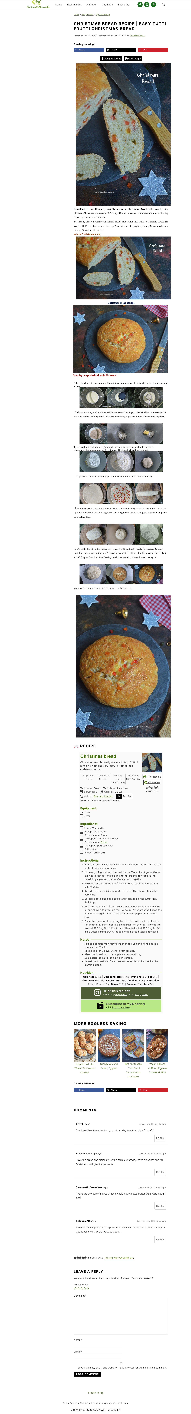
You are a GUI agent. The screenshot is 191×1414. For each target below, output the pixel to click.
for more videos (121, 1007)
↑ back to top (95, 1392)
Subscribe (123, 4)
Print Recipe (134, 58)
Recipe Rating (81, 1284)
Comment (80, 1295)
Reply (160, 1138)
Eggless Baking (103, 15)
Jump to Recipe (112, 58)
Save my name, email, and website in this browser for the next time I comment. (122, 1367)
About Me (107, 4)
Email (78, 1351)
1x (119, 796)
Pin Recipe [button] (153, 782)
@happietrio (120, 994)
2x (124, 796)
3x (129, 796)
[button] (147, 787)
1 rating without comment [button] (118, 1257)
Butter (104, 842)
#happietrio (141, 994)
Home (58, 4)
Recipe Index (74, 4)
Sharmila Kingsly (103, 796)
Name (78, 1339)
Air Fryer (92, 4)
